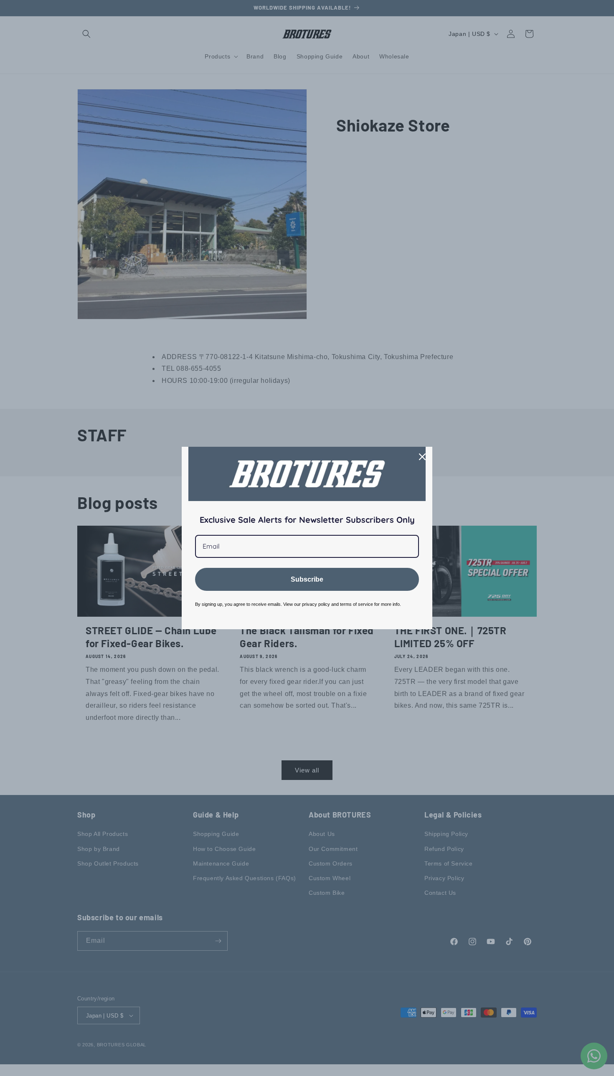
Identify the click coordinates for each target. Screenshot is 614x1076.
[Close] (422, 457)
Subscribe (307, 579)
